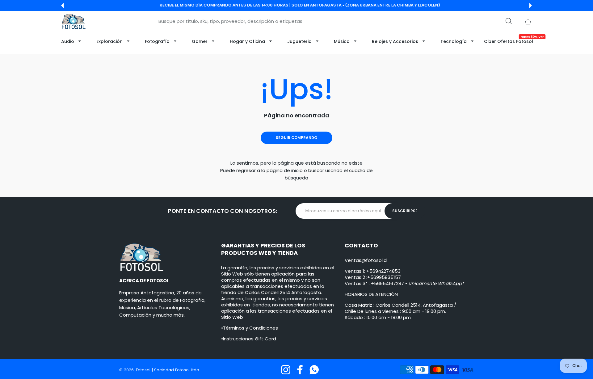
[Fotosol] (73, 21)
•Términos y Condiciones (249, 328)
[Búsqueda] (509, 21)
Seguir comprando (296, 137)
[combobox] (336, 21)
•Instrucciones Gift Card (248, 338)
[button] (62, 5)
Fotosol (144, 370)
